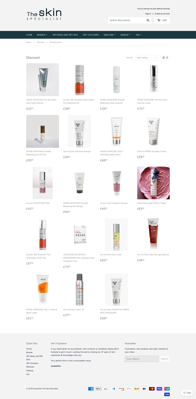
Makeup (125, 34)
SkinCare (109, 34)
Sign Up (164, 359)
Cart (164, 20)
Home (29, 34)
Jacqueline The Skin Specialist (45, 388)
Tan (138, 34)
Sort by (129, 57)
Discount (40, 42)
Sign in (148, 14)
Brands (41, 34)
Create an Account (162, 14)
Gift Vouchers (91, 34)
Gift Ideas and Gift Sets (65, 34)
